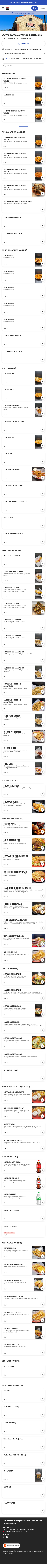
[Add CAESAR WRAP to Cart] (42, 1132)
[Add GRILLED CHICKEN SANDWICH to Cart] (42, 880)
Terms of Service (8, 1551)
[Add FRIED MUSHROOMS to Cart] (42, 724)
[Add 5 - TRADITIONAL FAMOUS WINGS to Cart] (42, 119)
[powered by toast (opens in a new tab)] (11, 1545)
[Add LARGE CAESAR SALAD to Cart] (42, 1062)
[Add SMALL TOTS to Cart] (42, 397)
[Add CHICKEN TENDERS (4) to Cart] (42, 740)
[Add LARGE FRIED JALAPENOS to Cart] (42, 676)
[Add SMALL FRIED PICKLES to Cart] (42, 628)
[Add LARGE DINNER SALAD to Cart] (42, 998)
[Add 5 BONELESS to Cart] (42, 263)
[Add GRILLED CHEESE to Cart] (42, 960)
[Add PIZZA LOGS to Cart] (42, 772)
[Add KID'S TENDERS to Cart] (42, 1256)
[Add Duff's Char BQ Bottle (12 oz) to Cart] (42, 1463)
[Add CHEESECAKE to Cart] (42, 1374)
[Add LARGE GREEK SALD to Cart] (42, 1030)
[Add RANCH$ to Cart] (42, 1399)
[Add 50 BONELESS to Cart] (42, 327)
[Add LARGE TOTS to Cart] (42, 461)
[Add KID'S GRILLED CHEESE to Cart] (42, 1320)
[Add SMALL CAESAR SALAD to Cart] (42, 1046)
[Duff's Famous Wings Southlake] (7, 8)
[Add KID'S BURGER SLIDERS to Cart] (42, 1288)
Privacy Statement (21, 1551)
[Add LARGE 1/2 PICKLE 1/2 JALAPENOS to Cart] (42, 708)
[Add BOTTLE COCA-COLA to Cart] (42, 1170)
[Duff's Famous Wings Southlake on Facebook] (4, 1537)
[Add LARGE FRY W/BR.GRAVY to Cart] (42, 493)
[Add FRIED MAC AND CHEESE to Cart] (42, 579)
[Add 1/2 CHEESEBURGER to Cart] (42, 848)
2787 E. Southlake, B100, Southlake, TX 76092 (18, 1529)
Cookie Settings (8, 1554)
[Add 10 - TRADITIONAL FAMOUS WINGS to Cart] (42, 87)
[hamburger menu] (3, 8)
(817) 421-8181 (8, 1527)
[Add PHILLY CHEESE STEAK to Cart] (42, 912)
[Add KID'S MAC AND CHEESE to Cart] (42, 1272)
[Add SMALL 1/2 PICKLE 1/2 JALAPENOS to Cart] (42, 692)
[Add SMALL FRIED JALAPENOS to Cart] (42, 660)
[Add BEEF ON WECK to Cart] (42, 832)
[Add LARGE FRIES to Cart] (42, 103)
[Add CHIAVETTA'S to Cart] (42, 1479)
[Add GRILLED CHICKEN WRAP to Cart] (42, 1116)
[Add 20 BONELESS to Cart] (42, 295)
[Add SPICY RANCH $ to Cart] (42, 1431)
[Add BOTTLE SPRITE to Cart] (42, 1202)
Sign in (42, 8)
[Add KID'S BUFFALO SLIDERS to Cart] (42, 1304)
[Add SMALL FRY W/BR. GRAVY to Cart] (42, 429)
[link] (13, 58)
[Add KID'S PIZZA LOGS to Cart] (42, 1336)
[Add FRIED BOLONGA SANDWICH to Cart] (42, 928)
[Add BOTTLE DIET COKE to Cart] (42, 1186)
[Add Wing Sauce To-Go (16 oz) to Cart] (42, 1447)
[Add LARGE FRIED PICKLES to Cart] (42, 644)
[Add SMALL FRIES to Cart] (42, 381)
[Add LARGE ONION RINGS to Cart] (42, 477)
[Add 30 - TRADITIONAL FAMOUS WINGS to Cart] (42, 193)
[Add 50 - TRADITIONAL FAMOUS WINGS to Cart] (42, 209)
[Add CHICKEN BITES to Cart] (42, 756)
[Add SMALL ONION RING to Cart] (42, 413)
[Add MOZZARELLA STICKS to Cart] (42, 563)
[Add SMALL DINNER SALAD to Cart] (42, 982)
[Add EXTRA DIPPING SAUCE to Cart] (42, 241)
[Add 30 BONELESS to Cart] (42, 311)
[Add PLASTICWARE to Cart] (42, 1511)
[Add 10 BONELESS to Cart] (42, 279)
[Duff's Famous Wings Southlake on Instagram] (6, 1537)
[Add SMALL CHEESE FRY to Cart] (42, 595)
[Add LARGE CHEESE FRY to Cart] (42, 612)
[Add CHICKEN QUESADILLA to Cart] (42, 1148)
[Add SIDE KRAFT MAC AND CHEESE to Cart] (42, 509)
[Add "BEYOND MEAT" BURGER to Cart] (42, 944)
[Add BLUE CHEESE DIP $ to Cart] (42, 1415)
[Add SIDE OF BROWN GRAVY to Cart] (42, 541)
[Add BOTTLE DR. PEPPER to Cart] (42, 1218)
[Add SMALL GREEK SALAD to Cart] (42, 1014)
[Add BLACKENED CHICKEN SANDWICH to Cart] (42, 896)
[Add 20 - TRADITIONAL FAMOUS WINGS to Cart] (42, 177)
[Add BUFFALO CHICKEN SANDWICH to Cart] (42, 864)
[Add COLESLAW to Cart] (42, 525)
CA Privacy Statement (36, 1551)
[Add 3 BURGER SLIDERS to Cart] (42, 794)
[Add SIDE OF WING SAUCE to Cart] (42, 225)
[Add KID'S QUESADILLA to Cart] (42, 1352)
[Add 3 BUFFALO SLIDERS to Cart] (42, 810)
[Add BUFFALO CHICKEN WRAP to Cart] (42, 1100)
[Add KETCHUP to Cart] (42, 1495)
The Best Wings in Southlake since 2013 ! (23, 3)
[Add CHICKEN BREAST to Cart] (42, 1078)
